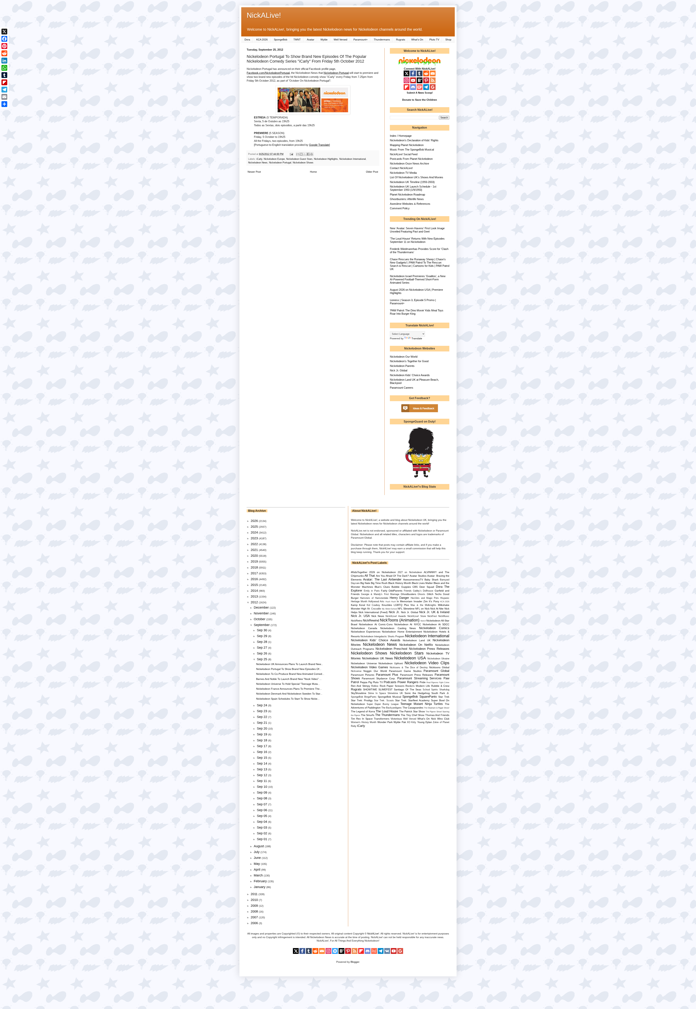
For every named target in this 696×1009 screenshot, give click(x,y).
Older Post (372, 171)
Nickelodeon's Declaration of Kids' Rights (414, 140)
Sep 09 (262, 792)
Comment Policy (400, 208)
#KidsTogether (359, 572)
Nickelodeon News (258, 162)
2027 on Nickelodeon (410, 572)
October (260, 619)
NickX (423, 621)
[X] (4, 31)
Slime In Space (377, 693)
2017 (255, 573)
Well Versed (340, 39)
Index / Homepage (401, 135)
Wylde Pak (399, 722)
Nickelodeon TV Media (403, 172)
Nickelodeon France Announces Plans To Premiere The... (289, 688)
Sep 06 (262, 810)
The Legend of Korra (363, 711)
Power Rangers (408, 682)
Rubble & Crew (440, 685)
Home (313, 171)
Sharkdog (444, 689)
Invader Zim (421, 601)
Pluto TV (434, 39)
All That (369, 575)
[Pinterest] (4, 46)
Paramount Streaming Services (419, 678)
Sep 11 (262, 781)
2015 (255, 585)
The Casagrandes (413, 707)
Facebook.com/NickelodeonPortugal (268, 72)
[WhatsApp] (4, 67)
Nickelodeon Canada (364, 628)
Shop (448, 39)
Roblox (374, 686)
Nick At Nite (437, 608)
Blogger (355, 961)
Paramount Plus (387, 674)
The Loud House (387, 711)
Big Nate (365, 583)
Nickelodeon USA (410, 658)
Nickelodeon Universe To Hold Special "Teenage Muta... (288, 683)
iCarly (259, 159)
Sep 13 (262, 769)
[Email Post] (291, 154)
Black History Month (399, 583)
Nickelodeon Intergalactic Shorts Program (382, 636)
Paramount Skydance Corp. (378, 678)
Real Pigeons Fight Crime (437, 682)
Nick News (377, 616)
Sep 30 (262, 630)
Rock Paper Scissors (392, 685)
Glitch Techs (434, 594)
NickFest (432, 616)
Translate (416, 338)
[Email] (4, 96)
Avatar (310, 39)
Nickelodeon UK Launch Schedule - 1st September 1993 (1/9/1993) (413, 188)
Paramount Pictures (362, 674)
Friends (408, 591)
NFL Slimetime (406, 608)
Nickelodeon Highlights (326, 159)
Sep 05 (262, 816)
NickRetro (356, 620)
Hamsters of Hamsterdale (374, 598)
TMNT (297, 39)
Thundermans (382, 39)
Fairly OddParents (391, 590)
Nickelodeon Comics (434, 628)
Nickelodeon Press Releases (429, 648)
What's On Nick (426, 718)
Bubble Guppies (401, 586)
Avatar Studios (418, 575)
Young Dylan (424, 722)
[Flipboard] (4, 82)
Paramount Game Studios (405, 671)
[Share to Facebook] (308, 154)
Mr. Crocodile (374, 609)
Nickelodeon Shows (303, 162)
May (257, 864)
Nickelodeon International (352, 159)
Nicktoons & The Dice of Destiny (409, 667)
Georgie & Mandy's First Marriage (380, 594)
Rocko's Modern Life (417, 685)
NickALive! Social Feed (403, 154)
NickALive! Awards (396, 616)
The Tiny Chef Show (412, 715)
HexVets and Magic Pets (425, 598)
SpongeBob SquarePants (419, 696)
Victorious (396, 718)
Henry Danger (399, 598)
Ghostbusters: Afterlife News (407, 199)
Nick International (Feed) (373, 612)
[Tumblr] (4, 75)
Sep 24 (262, 705)
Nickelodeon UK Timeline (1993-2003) (412, 182)
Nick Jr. (394, 612)
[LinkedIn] (4, 60)
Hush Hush (391, 601)
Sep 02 (262, 833)
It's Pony (434, 601)
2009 (255, 905)
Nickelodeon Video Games (369, 667)
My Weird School (389, 609)
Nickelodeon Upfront (390, 663)
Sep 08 (262, 798)
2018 (255, 567)
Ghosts (421, 594)
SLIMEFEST (385, 689)
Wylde (324, 39)
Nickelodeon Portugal (336, 72)
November (262, 613)
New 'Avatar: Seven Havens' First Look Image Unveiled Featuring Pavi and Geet (417, 230)
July (257, 852)
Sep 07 (262, 804)
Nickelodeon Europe (274, 159)
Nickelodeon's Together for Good (409, 361)
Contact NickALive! (401, 168)
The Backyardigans (391, 708)
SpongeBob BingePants (363, 697)
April (257, 869)
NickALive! (264, 15)
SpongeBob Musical (389, 696)
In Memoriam (404, 601)
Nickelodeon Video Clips (427, 663)
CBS (415, 586)
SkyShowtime (358, 693)
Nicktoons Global (439, 667)
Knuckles (387, 605)
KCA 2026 (262, 39)
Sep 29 (262, 636)
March (259, 875)
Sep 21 (262, 722)
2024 (255, 532)
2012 (255, 602)
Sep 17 (262, 746)
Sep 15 (262, 757)
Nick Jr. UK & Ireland (434, 612)
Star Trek (443, 696)
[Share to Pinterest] (311, 154)
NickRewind (371, 620)
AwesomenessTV (413, 579)
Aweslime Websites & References (410, 203)
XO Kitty (411, 722)
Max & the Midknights (423, 605)
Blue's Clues (382, 586)
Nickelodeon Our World (403, 356)
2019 (255, 561)
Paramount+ (360, 39)
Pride (423, 682)
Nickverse (356, 671)
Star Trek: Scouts (384, 700)
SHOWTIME (370, 689)
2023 (255, 538)
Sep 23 (262, 711)
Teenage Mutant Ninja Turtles (421, 704)
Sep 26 (262, 653)
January (260, 887)
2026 (255, 521)
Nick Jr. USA (360, 616)
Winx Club (443, 718)
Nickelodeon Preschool (391, 648)
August (259, 846)
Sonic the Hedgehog (417, 693)
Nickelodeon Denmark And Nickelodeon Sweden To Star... (289, 693)
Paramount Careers (401, 387)
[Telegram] (4, 89)
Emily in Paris (372, 591)
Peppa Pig (366, 682)
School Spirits (430, 689)
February (261, 881)
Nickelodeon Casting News (398, 628)
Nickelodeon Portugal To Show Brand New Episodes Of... (288, 669)
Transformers (381, 718)
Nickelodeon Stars (407, 653)
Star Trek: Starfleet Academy (412, 700)
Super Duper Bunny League (383, 704)
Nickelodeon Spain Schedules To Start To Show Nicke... (288, 698)
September (262, 625)
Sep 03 (262, 827)
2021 (255, 550)
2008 (255, 911)
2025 (255, 526)
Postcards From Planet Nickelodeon (411, 158)
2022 (255, 544)
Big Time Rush (379, 583)
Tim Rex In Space (362, 718)
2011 (254, 894)
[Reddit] (4, 53)
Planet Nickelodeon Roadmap (407, 194)
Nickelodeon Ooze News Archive (409, 163)
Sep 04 (262, 821)
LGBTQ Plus (401, 605)
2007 (255, 917)
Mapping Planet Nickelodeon (407, 145)
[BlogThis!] (301, 154)
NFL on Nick (422, 608)
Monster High (358, 608)
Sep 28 (262, 642)
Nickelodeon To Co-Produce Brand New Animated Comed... (290, 673)
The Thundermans (387, 715)
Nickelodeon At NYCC (407, 624)
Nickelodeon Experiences (366, 631)
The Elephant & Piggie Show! (436, 708)
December (262, 607)
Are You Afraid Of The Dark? (392, 575)
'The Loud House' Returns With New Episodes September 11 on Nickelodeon (417, 240)
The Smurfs (367, 715)
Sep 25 (262, 659)
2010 (255, 900)
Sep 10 (262, 786)
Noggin (367, 671)
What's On (417, 39)
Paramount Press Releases (416, 674)
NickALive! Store (416, 616)
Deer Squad (426, 586)
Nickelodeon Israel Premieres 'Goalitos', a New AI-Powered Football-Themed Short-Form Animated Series (418, 279)
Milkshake (443, 605)
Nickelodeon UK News (377, 658)
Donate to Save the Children (419, 99)
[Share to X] (304, 154)
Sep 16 (262, 752)
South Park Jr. (440, 693)
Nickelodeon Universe (364, 663)
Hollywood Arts (376, 601)
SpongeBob (280, 39)
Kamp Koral (358, 605)
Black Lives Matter (422, 583)
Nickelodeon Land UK (416, 640)
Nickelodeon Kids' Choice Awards (410, 375)
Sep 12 (262, 775)
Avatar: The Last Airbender (382, 579)
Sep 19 (262, 734)
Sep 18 (262, 740)
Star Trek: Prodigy (362, 700)
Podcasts (390, 682)
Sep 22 (262, 717)
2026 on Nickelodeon (382, 572)
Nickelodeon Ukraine (438, 658)
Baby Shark (431, 579)
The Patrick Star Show (412, 711)
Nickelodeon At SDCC (436, 624)
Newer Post (254, 171)
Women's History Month (363, 722)
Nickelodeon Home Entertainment (402, 631)
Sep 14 (262, 763)
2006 (255, 923)
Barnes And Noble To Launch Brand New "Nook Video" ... (289, 679)
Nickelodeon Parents (402, 365)
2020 (255, 555)
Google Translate (319, 144)
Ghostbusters (408, 594)
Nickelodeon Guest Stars (299, 159)
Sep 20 (262, 728)
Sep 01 (262, 839)
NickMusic (443, 616)
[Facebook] (4, 38)
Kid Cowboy (373, 605)
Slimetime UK (395, 693)
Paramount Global (436, 671)
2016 (255, 579)
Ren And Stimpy (360, 685)
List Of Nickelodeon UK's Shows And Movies (416, 177)
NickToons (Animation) (399, 620)
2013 (255, 596)
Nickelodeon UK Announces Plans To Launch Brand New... (289, 664)
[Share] (4, 104)
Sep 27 (262, 647)
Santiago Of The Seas (407, 689)
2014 (255, 590)
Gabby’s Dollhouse (423, 591)
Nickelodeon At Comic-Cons (376, 624)
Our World (380, 671)
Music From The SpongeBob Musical (412, 149)
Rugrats (400, 39)
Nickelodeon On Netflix (416, 644)
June (258, 858)
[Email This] (298, 154)
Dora (247, 39)
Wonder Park (385, 722)
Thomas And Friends (437, 715)
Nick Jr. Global (398, 370)
